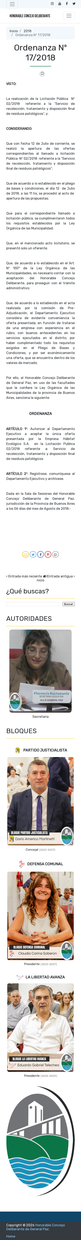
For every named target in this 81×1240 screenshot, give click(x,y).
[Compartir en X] (33, 554)
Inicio (14, 31)
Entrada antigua (60, 576)
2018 (27, 31)
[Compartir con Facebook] (40, 554)
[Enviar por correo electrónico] (25, 554)
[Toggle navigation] (12, 4)
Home (10, 1236)
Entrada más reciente (25, 576)
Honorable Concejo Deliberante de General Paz (35, 1227)
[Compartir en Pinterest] (48, 554)
